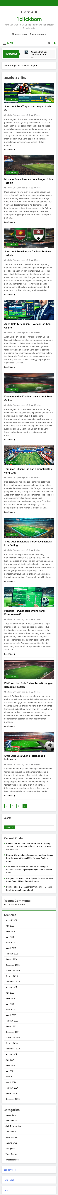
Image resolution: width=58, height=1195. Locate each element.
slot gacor (10, 1148)
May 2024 (10, 1071)
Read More (8, 149)
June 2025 (10, 998)
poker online (11, 1137)
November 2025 (13, 970)
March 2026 (11, 948)
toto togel (9, 1180)
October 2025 (12, 976)
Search (7, 817)
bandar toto (10, 1169)
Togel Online (11, 1154)
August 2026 (11, 920)
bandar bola (12, 100)
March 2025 (11, 1015)
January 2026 (11, 959)
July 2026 (10, 926)
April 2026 (10, 942)
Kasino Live (11, 1132)
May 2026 (10, 937)
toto (6, 1190)
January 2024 (11, 1093)
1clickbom (29, 19)
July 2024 (10, 1060)
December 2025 (13, 965)
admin (9, 115)
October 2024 (12, 1043)
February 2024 (12, 1088)
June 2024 (10, 1065)
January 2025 (11, 1026)
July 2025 (10, 993)
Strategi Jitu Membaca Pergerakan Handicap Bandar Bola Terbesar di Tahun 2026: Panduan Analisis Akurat (29, 858)
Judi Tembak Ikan (13, 1126)
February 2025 (12, 1021)
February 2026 (12, 954)
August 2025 (11, 987)
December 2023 (13, 1099)
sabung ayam (11, 1143)
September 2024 (13, 1049)
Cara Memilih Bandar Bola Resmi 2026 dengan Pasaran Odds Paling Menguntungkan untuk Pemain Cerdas (29, 869)
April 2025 (10, 1009)
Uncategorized (12, 1160)
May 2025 (10, 1004)
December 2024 (13, 1032)
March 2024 (11, 1082)
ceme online (11, 1120)
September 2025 (13, 981)
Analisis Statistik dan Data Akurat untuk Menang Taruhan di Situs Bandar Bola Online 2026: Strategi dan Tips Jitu (40, 53)
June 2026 (10, 931)
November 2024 (13, 1037)
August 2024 (11, 1054)
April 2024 (10, 1076)
